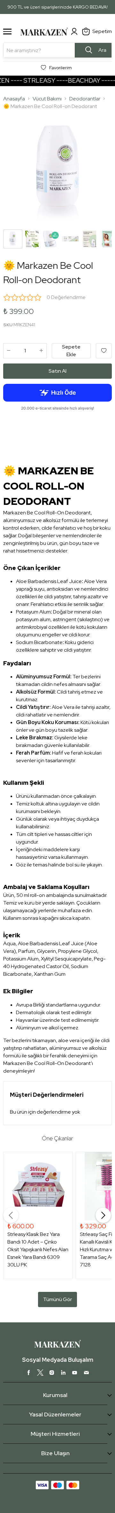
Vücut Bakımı (47, 98)
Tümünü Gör (57, 1299)
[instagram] (51, 1372)
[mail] (86, 1372)
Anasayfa (14, 98)
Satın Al (57, 371)
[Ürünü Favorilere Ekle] (104, 350)
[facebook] (28, 1372)
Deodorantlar (84, 98)
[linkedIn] (63, 1372)
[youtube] (74, 1372)
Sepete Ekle (71, 350)
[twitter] (40, 1372)
